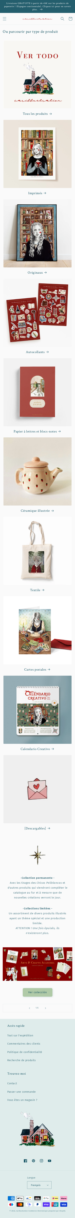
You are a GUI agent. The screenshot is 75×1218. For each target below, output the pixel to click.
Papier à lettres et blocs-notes (35, 431)
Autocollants (35, 352)
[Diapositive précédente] (29, 1008)
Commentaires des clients (23, 1043)
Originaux (35, 273)
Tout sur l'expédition (20, 1035)
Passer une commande (21, 1091)
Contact (12, 1083)
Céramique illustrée (35, 511)
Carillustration (22, 1211)
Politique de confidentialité (24, 1052)
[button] (5, 19)
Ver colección (37, 992)
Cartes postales (35, 669)
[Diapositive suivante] (46, 1008)
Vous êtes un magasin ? (22, 1100)
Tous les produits (35, 114)
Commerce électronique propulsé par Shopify (46, 1211)
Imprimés (35, 193)
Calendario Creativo (35, 749)
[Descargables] (35, 828)
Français (35, 1185)
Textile (35, 590)
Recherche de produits (21, 1060)
